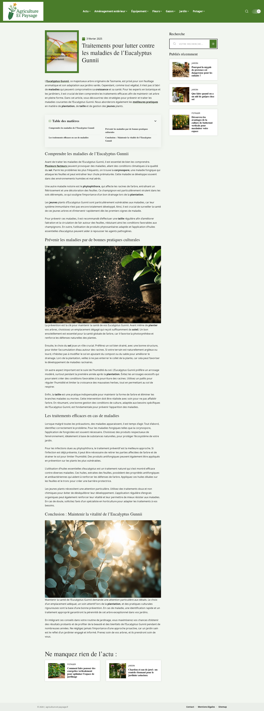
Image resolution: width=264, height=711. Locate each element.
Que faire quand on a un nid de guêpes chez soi (203, 96)
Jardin (131, 666)
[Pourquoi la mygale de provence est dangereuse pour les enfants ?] (180, 69)
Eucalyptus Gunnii (57, 81)
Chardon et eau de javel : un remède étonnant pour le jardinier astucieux (143, 672)
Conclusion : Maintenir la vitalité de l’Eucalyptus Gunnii (128, 139)
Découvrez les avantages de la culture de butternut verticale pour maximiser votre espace (202, 124)
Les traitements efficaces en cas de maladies (68, 137)
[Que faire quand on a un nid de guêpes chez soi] (180, 94)
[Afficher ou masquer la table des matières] (118, 121)
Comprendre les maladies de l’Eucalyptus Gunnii (71, 127)
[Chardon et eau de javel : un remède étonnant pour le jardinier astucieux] (117, 670)
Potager (71, 664)
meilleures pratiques (145, 102)
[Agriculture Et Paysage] (23, 11)
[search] (246, 11)
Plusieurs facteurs (56, 166)
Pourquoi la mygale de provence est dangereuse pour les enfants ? (202, 71)
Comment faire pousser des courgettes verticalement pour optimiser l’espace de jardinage (81, 672)
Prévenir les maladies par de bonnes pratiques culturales (126, 130)
